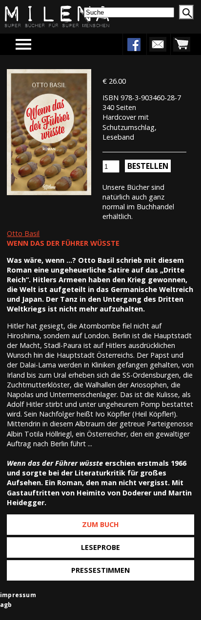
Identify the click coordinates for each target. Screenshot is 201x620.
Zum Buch (100, 524)
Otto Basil (23, 233)
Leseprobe (100, 547)
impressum (18, 595)
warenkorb (181, 44)
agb (6, 605)
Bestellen (147, 166)
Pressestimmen (100, 570)
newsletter (157, 44)
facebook (133, 44)
